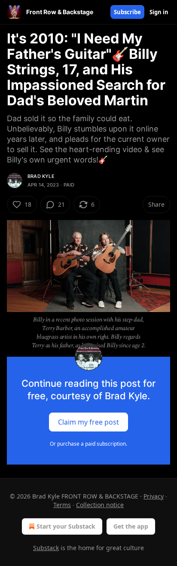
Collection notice (100, 505)
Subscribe (127, 12)
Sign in (159, 12)
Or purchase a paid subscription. (88, 443)
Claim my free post (88, 421)
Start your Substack (66, 526)
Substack (46, 548)
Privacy (153, 496)
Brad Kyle (41, 176)
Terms (62, 505)
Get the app (130, 526)
